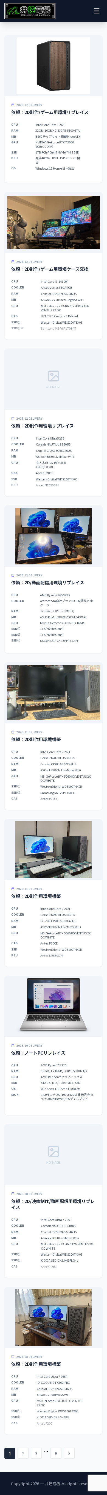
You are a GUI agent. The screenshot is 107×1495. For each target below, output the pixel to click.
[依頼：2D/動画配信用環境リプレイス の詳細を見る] (53, 579)
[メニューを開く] (97, 11)
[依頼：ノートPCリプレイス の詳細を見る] (53, 1045)
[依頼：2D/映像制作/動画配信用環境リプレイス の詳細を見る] (53, 1201)
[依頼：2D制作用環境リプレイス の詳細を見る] (53, 422)
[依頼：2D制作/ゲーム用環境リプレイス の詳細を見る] (53, 109)
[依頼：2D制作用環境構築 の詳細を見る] (53, 736)
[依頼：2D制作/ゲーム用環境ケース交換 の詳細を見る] (53, 265)
